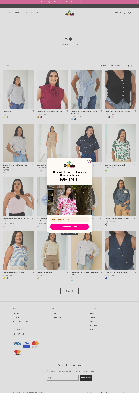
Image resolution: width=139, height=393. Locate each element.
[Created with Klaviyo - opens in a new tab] (69, 234)
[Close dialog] (90, 161)
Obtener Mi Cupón (69, 227)
